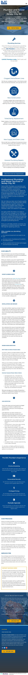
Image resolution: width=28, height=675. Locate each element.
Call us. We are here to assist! (14, 595)
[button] (26, 3)
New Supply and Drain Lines (14, 139)
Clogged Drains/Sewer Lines (14, 78)
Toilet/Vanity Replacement (14, 118)
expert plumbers (17, 278)
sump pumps (18, 284)
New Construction (14, 98)
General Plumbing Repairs (14, 160)
